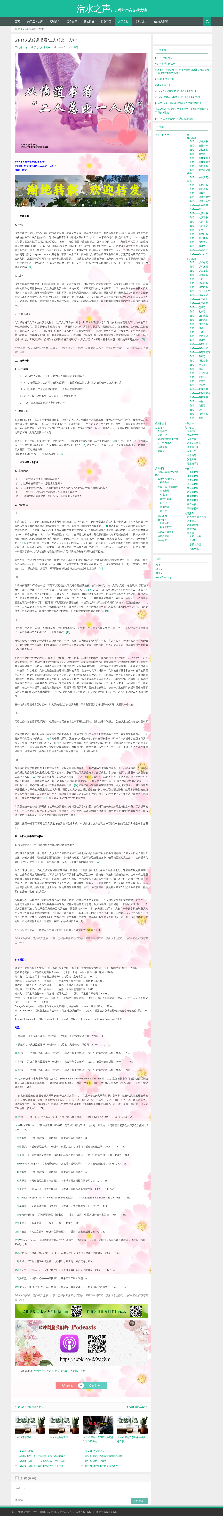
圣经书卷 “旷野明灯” (168, 479)
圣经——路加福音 (199, 241)
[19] (47, 738)
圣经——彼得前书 (199, 184)
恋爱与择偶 (195, 544)
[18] (130, 666)
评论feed (160, 573)
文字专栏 (123, 21)
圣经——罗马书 (198, 229)
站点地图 (52, 1512)
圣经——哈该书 (198, 327)
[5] (64, 402)
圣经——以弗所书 (199, 141)
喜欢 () (70, 1385)
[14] (101, 568)
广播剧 (193, 540)
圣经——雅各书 (198, 246)
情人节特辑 (193, 500)
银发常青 (191, 528)
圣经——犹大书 (198, 209)
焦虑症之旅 (193, 447)
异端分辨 (162, 434)
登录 (158, 565)
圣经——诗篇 (196, 401)
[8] (84, 445)
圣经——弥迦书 (198, 340)
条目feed (160, 569)
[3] (21, 305)
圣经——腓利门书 (199, 233)
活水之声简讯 (194, 443)
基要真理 (162, 430)
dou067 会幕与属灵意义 (31, 1406)
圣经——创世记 (198, 307)
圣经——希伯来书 (199, 165)
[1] (74, 258)
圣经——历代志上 (199, 315)
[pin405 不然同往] (30, 1424)
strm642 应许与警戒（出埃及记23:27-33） (177, 91)
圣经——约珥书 (198, 385)
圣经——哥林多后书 (200, 161)
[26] (17, 1278)
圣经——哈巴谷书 (199, 323)
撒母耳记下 (166, 527)
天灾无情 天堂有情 (196, 516)
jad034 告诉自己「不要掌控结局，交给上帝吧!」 (43, 1460)
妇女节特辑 (193, 492)
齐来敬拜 (162, 540)
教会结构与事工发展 (168, 438)
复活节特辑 (193, 488)
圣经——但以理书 (199, 282)
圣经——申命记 (198, 364)
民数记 (163, 502)
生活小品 (191, 451)
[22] (34, 776)
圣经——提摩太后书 (200, 201)
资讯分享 (191, 459)
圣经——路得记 (198, 405)
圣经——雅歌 (196, 417)
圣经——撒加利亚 (199, 344)
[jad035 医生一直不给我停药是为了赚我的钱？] (98, 1424)
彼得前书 (164, 482)
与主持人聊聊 (160, 21)
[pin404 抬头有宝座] (64, 1424)
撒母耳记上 (166, 498)
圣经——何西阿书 (199, 286)
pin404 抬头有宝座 (94, 1451)
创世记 (163, 494)
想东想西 (162, 515)
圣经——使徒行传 (199, 145)
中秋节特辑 (193, 471)
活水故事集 (193, 524)
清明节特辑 (193, 508)
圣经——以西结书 (199, 270)
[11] (106, 525)
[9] (62, 453)
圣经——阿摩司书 (199, 413)
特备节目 (106, 21)
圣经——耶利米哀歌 (200, 393)
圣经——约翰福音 (199, 225)
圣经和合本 (161, 423)
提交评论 (140, 1501)
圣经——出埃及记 (199, 295)
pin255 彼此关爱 (136, 1406)
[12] (22, 542)
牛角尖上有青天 (166, 532)
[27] (98, 861)
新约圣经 (191, 138)
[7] (47, 445)
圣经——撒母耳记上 (200, 348)
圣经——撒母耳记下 (200, 352)
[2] (30, 267)
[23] (146, 781)
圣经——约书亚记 (199, 372)
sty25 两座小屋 (163, 84)
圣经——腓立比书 (199, 237)
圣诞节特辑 (193, 483)
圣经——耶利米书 (199, 389)
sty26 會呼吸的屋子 (165, 63)
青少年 (190, 532)
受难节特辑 (193, 479)
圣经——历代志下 (199, 319)
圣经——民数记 (198, 356)
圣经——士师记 (198, 331)
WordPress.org (164, 577)
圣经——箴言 (196, 368)
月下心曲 (191, 520)
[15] (90, 589)
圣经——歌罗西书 (199, 205)
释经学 (161, 451)
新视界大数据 (110, 1512)
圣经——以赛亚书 (199, 274)
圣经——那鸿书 (198, 409)
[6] (113, 440)
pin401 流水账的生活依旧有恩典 (101, 1465)
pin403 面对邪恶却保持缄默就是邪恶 (103, 1455)
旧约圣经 (191, 259)
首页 (17, 21)
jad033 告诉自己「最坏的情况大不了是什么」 (42, 1465)
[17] (68, 632)
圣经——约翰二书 (199, 221)
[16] (107, 610)
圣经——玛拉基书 (199, 360)
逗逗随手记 (193, 463)
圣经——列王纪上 (199, 299)
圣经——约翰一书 (199, 213)
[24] (76, 785)
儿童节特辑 (193, 475)
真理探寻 (54, 21)
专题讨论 (22, 47)
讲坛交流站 (163, 536)
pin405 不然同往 (27, 1451)
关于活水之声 (35, 21)
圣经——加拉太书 (199, 149)
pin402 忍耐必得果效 (95, 1460)
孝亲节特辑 (193, 496)
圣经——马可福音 (199, 250)
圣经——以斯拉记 (199, 266)
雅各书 (163, 510)
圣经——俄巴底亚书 (200, 291)
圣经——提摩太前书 (200, 196)
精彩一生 (194, 548)
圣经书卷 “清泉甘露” (168, 487)
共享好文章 (193, 434)
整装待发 (89, 21)
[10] (17, 1138)
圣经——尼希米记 (199, 335)
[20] (95, 738)
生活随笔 (191, 455)
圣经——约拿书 (198, 380)
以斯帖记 (164, 523)
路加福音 (164, 506)
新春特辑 (191, 504)
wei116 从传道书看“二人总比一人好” (46, 40)
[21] (120, 768)
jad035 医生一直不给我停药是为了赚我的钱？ (42, 1455)
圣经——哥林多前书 (200, 157)
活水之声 (39, 1370)
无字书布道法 (164, 443)
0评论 (76, 47)
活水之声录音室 (42, 47)
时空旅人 (162, 519)
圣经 (187, 134)
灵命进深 (72, 21)
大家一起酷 (195, 536)
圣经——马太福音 (199, 254)
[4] (143, 339)
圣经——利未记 (198, 311)
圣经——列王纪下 (199, 303)
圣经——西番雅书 (199, 397)
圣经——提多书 (198, 192)
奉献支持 (140, 21)
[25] (46, 798)
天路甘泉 (191, 438)
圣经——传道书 (198, 278)
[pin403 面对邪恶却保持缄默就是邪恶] (132, 1424)
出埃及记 (164, 490)
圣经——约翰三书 (199, 217)
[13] (134, 559)
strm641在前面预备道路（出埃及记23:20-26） (179, 97)
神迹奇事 (162, 447)
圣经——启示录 (198, 153)
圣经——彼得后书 (199, 188)
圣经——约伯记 (198, 376)
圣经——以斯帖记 (199, 262)
